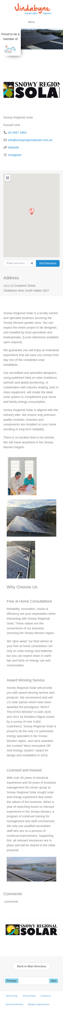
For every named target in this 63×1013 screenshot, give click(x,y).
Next (53, 980)
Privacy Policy (29, 996)
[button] (31, 211)
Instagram (15, 155)
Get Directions (47, 263)
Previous (11, 980)
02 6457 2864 (17, 132)
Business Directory (14, 1004)
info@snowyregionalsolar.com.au (30, 140)
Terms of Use (12, 996)
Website (13, 147)
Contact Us (46, 996)
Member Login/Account (38, 1004)
